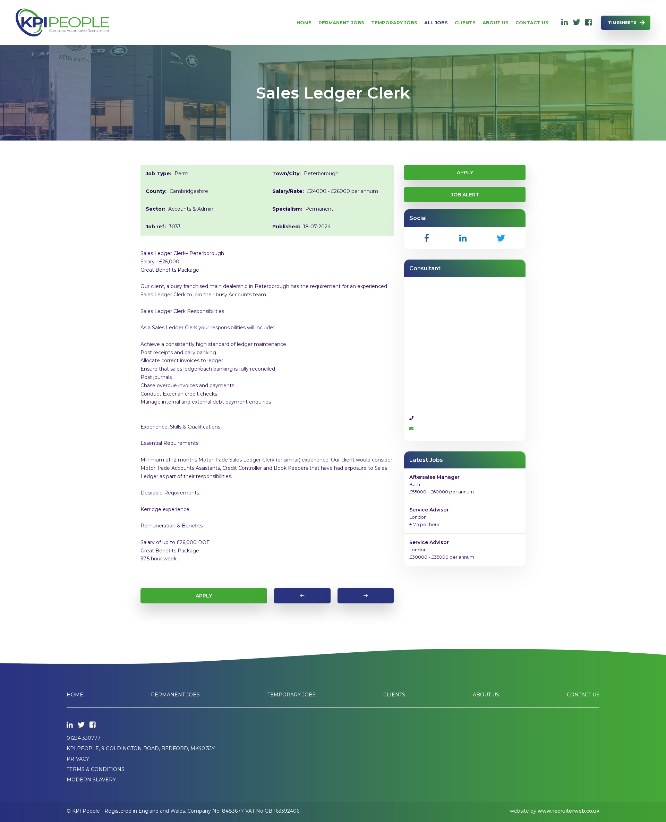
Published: (286, 226)
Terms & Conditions (96, 769)
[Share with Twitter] (501, 238)
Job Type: (158, 173)
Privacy (78, 759)
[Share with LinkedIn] (463, 238)
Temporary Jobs (394, 22)
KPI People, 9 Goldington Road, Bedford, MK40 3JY (141, 748)
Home (304, 22)
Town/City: (286, 173)
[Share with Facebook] (426, 238)
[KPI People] (62, 22)
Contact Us (531, 22)
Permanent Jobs (341, 22)
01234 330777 (84, 738)
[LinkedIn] (564, 22)
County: (156, 191)
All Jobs (436, 22)
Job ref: (156, 226)
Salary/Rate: (288, 191)
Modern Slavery (91, 780)
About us (496, 22)
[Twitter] (576, 22)
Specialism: (287, 209)
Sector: (155, 209)
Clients (465, 22)
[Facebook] (588, 22)
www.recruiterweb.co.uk (568, 811)
